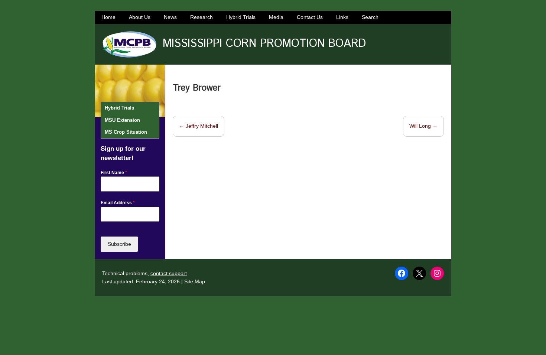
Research (201, 17)
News (170, 17)
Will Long (423, 126)
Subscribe (119, 244)
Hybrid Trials (241, 17)
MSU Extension (122, 120)
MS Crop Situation (126, 132)
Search (370, 17)
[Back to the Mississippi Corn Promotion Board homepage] (129, 44)
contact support (168, 273)
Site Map (194, 281)
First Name (114, 172)
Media (276, 17)
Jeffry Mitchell (198, 126)
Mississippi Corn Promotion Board (264, 44)
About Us (139, 17)
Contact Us (310, 17)
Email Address (118, 202)
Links (342, 17)
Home (108, 17)
